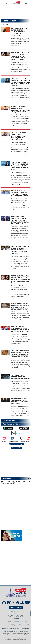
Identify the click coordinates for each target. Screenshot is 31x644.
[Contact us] (26, 603)
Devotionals (6, 478)
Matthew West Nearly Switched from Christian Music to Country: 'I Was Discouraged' (20, 31)
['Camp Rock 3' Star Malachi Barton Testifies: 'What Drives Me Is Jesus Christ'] (5, 108)
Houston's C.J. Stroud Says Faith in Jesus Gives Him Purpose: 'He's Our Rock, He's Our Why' (20, 249)
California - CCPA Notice (12, 621)
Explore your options (15, 444)
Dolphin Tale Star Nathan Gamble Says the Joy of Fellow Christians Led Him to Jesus (19, 165)
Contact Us (16, 618)
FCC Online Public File (23, 625)
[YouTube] (28, 438)
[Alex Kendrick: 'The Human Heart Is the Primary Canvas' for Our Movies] (5, 399)
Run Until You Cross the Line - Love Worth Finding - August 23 (15, 482)
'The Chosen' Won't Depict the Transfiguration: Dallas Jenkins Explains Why (19, 136)
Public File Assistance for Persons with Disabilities (15, 628)
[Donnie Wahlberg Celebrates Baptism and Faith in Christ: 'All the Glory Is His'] (5, 192)
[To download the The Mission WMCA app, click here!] (8, 428)
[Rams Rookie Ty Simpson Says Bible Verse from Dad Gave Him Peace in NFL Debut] (5, 327)
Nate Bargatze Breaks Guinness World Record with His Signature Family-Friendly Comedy (20, 56)
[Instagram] (4, 438)
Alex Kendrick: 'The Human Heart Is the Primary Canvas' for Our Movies (19, 400)
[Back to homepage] (16, 2)
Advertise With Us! (16, 447)
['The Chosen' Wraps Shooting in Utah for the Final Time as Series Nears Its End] (5, 305)
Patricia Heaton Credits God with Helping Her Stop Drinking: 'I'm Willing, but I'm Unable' (20, 220)
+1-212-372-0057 (18, 617)
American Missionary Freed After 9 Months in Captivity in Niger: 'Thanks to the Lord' (20, 353)
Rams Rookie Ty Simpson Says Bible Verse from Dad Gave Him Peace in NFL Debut (20, 329)
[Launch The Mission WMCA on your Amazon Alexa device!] (16, 433)
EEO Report (13, 625)
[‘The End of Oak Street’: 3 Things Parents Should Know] (5, 376)
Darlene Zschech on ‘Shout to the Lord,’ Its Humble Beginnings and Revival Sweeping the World (20, 82)
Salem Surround (18, 631)
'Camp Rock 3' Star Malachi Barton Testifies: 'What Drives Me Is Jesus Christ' (20, 109)
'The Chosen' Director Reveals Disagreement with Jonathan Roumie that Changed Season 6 (20, 279)
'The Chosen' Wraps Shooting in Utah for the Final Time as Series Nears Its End (20, 306)
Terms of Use (6, 625)
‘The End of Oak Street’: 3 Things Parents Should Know (20, 377)
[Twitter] (20, 438)
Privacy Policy (23, 621)
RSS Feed (5, 24)
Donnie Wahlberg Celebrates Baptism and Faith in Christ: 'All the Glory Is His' (19, 193)
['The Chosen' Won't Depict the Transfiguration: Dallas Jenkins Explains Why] (5, 134)
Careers (25, 631)
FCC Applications (8, 631)
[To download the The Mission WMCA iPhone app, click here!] (24, 428)
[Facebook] (12, 438)
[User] (21, 603)
